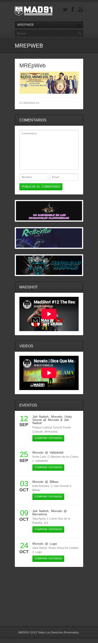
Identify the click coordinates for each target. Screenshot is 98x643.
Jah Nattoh (40, 416)
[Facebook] (72, 10)
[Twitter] (65, 10)
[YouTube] (80, 10)
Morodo (56, 416)
